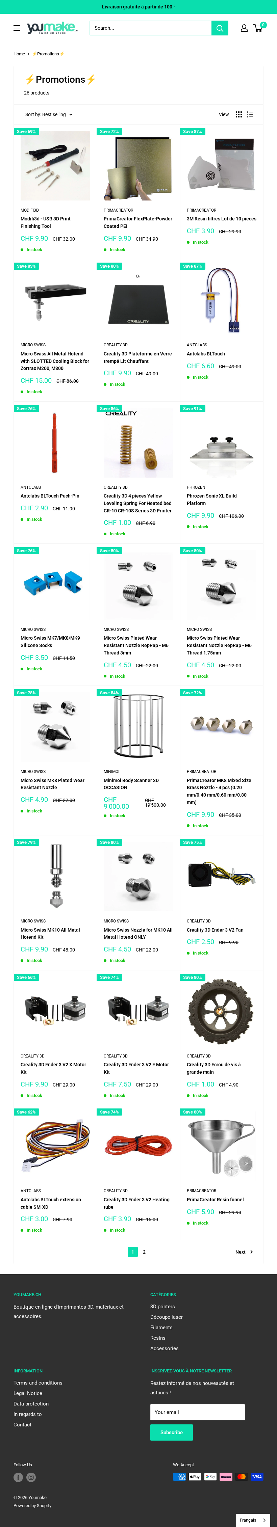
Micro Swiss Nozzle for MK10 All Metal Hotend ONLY (138, 933)
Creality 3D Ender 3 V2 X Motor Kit (53, 1068)
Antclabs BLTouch (206, 353)
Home (19, 53)
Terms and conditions (38, 1383)
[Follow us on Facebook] (18, 1477)
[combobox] (253, 1520)
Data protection (31, 1404)
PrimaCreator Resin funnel (215, 1199)
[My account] (244, 28)
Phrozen (196, 487)
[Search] (219, 28)
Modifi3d (30, 210)
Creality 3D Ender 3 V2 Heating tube (137, 1203)
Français (248, 1520)
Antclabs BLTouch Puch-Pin (50, 496)
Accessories (164, 1348)
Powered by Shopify (32, 1505)
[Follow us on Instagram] (31, 1477)
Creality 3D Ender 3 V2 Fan (215, 930)
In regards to (28, 1414)
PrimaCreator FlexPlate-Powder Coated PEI (138, 222)
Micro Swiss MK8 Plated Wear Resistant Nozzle (52, 784)
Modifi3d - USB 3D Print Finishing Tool (46, 222)
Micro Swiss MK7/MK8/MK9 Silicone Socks (50, 641)
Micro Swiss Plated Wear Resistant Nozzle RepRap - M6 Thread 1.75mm (219, 645)
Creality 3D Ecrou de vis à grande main (214, 1068)
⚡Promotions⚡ (48, 53)
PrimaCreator (118, 210)
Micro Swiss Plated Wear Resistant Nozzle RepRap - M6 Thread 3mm (136, 645)
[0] (258, 28)
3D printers (162, 1307)
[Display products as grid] (239, 114)
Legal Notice (28, 1393)
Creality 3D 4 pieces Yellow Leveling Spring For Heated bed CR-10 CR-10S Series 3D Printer (138, 503)
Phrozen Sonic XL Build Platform (212, 499)
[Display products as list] (250, 114)
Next (240, 1252)
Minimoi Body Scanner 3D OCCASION (131, 784)
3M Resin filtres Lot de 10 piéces (221, 218)
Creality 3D (116, 345)
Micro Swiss (33, 345)
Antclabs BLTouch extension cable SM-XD (51, 1203)
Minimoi (111, 771)
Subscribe (171, 1432)
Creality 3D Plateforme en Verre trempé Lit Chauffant (138, 357)
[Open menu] (17, 28)
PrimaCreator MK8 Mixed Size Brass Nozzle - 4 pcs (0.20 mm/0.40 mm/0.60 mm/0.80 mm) (219, 791)
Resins (158, 1338)
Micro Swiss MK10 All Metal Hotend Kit (50, 933)
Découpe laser (166, 1317)
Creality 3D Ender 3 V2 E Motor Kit (136, 1068)
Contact (22, 1425)
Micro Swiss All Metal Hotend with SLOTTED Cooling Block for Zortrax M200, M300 (55, 361)
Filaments (161, 1327)
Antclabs (197, 345)
